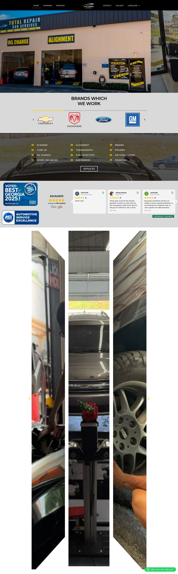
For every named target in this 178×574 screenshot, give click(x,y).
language (133, 6)
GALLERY (120, 6)
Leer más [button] (85, 210)
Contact (107, 6)
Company (47, 6)
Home (36, 6)
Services (60, 6)
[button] (2, 51)
